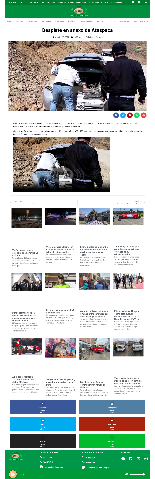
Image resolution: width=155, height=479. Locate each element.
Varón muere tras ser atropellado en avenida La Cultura (25, 253)
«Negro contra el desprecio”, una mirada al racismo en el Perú (60, 382)
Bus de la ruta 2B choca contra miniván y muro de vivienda (92, 385)
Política (71, 21)
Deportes (100, 21)
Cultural (112, 21)
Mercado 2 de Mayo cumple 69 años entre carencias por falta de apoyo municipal (94, 314)
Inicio (9, 21)
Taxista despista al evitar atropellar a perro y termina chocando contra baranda (128, 381)
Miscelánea (124, 21)
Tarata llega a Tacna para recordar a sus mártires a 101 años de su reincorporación (127, 250)
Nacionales (46, 21)
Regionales (32, 21)
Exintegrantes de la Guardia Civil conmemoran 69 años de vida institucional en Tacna (94, 251)
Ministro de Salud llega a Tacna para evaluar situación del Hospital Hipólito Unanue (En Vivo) (127, 315)
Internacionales (85, 21)
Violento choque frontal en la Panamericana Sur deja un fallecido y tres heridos (60, 249)
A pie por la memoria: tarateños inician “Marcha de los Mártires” (25, 379)
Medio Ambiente (141, 21)
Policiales (59, 21)
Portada (99, 37)
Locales (19, 21)
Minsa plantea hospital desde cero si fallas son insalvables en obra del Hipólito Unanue (24, 317)
